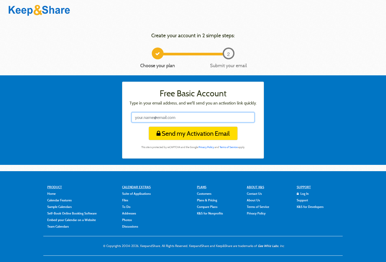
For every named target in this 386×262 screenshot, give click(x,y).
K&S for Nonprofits (210, 213)
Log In (304, 193)
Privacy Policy (206, 147)
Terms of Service (229, 147)
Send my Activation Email (195, 133)
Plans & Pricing (207, 200)
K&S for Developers (310, 207)
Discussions (130, 226)
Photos (127, 220)
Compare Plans (207, 207)
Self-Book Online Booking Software (72, 213)
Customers (204, 193)
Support (302, 200)
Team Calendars (58, 226)
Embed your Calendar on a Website (71, 220)
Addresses (129, 213)
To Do (126, 207)
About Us (253, 200)
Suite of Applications (136, 193)
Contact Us (254, 193)
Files (125, 200)
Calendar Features (59, 200)
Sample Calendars (59, 207)
